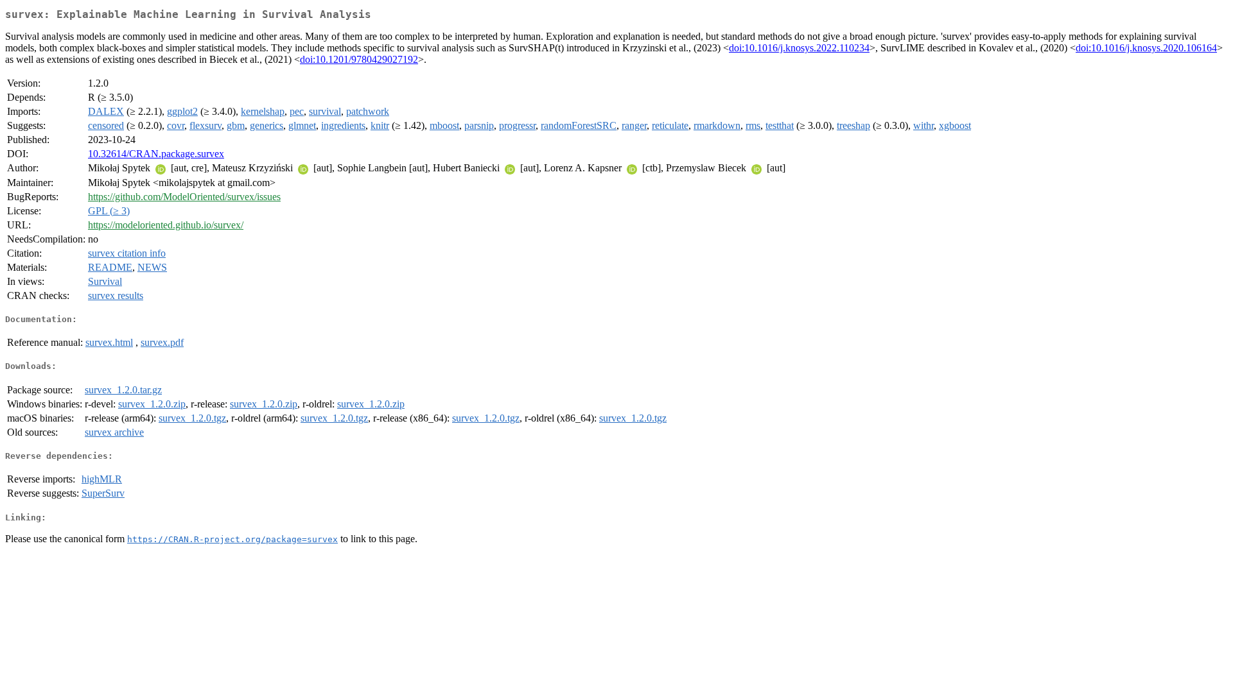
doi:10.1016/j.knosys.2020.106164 (1146, 47)
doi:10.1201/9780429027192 (359, 59)
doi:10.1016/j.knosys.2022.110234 (799, 47)
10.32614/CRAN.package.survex (156, 153)
